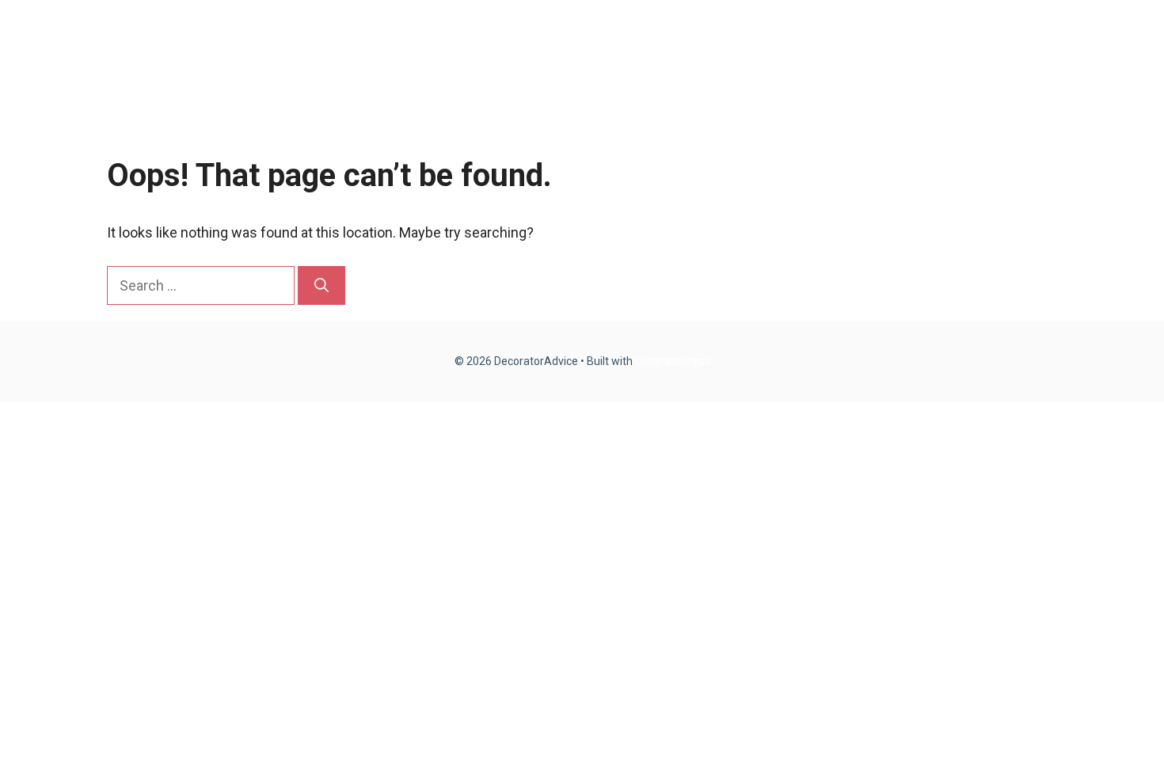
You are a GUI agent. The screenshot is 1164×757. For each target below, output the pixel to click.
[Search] (321, 285)
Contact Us (1004, 47)
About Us (907, 47)
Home (764, 47)
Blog (831, 47)
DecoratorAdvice (182, 47)
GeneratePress (672, 361)
